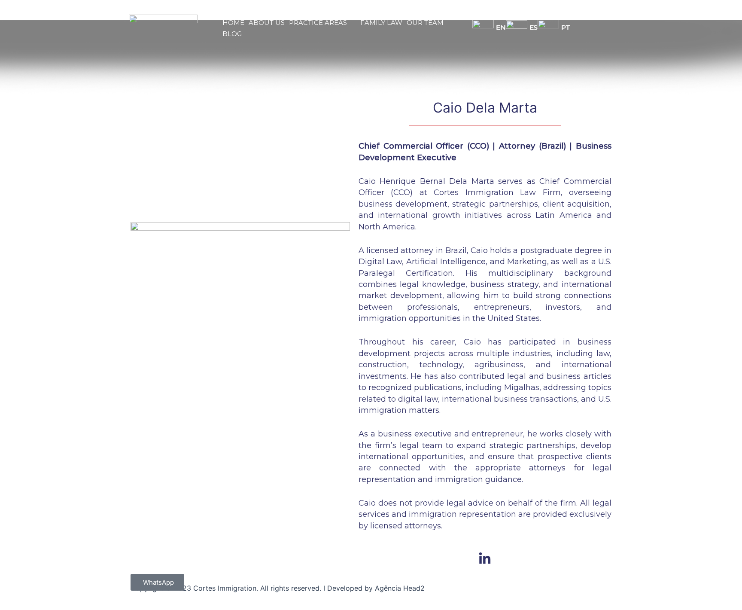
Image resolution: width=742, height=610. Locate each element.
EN (501, 27)
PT (565, 27)
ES (533, 27)
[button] (317, 22)
